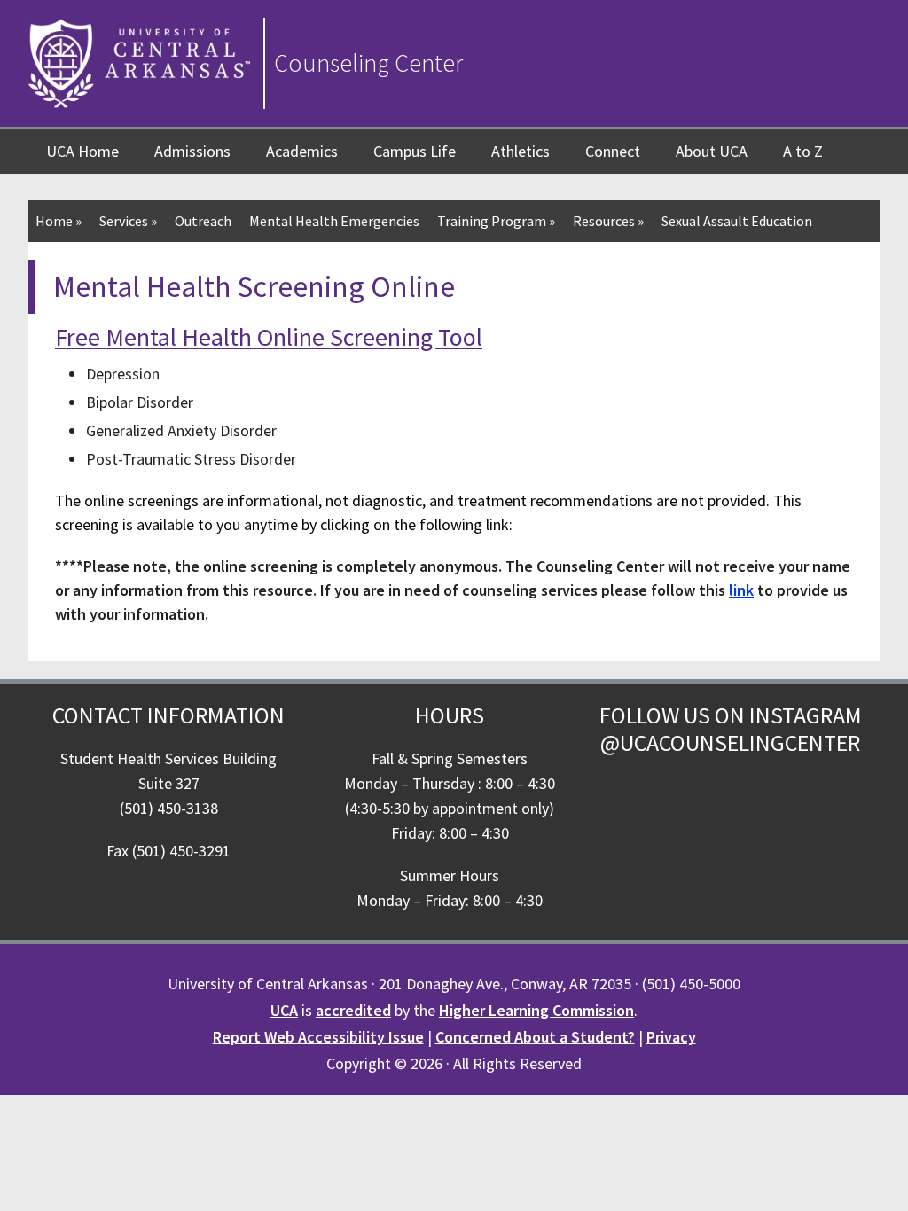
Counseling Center (368, 63)
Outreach (203, 221)
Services (128, 221)
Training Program (496, 221)
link (741, 590)
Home (58, 221)
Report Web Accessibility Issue (318, 1037)
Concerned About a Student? (535, 1037)
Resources (608, 221)
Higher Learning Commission (536, 1010)
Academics (302, 151)
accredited (353, 1010)
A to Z (803, 151)
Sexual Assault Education (736, 221)
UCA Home (82, 151)
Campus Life (414, 151)
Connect (612, 151)
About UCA (712, 151)
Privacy (671, 1037)
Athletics (520, 151)
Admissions (192, 151)
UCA (284, 1010)
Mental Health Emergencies (334, 221)
